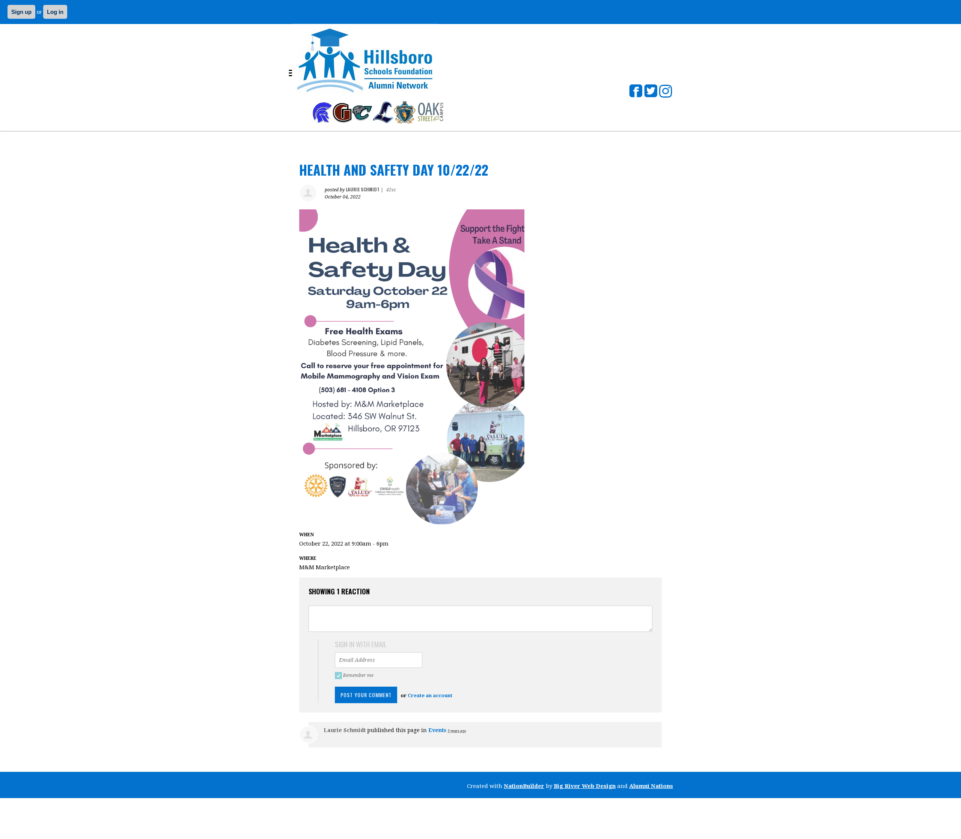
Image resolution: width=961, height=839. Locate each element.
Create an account (430, 695)
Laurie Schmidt (363, 189)
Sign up (21, 12)
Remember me (359, 675)
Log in (55, 12)
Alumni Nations (651, 786)
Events (437, 730)
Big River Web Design (585, 786)
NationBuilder (524, 786)
